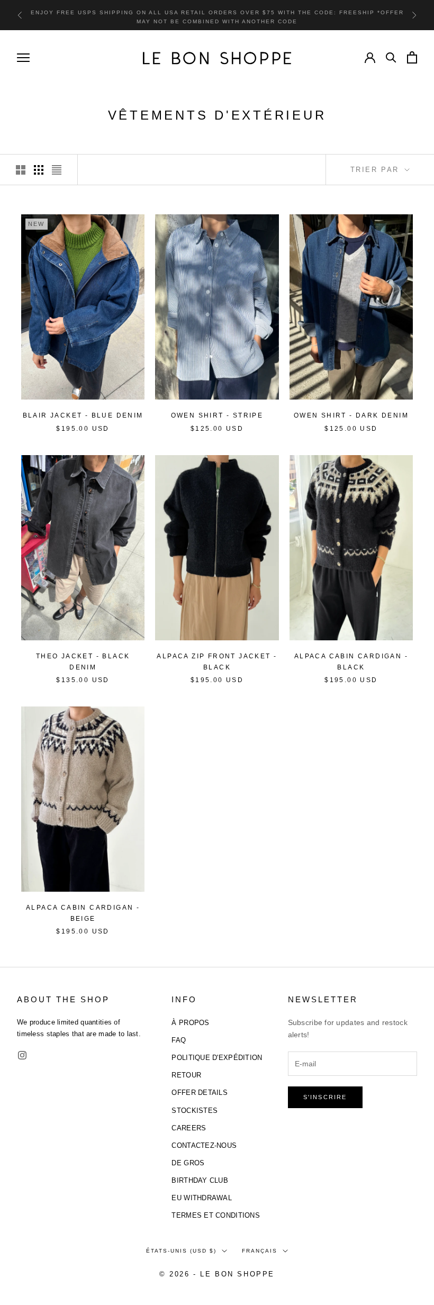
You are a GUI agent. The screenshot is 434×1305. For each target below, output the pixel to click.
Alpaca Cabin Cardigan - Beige (83, 913)
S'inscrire (325, 1097)
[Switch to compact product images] (56, 170)
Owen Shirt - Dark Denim (351, 415)
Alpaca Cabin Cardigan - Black (351, 661)
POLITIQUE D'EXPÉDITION (216, 1058)
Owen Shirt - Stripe (217, 415)
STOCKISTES (194, 1110)
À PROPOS (190, 1023)
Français (259, 1251)
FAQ (178, 1040)
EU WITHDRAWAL (201, 1198)
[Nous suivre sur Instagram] (22, 1055)
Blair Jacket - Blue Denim (83, 415)
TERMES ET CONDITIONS (215, 1215)
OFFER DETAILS (199, 1092)
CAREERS (188, 1128)
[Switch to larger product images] (20, 170)
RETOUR (186, 1075)
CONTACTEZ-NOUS (204, 1145)
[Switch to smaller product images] (38, 170)
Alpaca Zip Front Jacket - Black (217, 661)
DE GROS (187, 1163)
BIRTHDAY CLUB (199, 1180)
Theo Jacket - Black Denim (83, 661)
